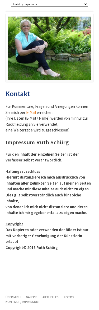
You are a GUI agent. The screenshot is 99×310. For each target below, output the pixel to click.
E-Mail (31, 112)
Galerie (31, 297)
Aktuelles (51, 297)
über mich (13, 297)
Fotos (69, 297)
